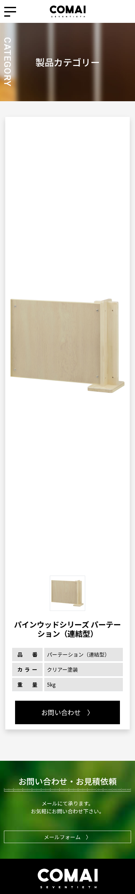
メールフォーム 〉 (67, 837)
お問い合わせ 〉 (67, 712)
